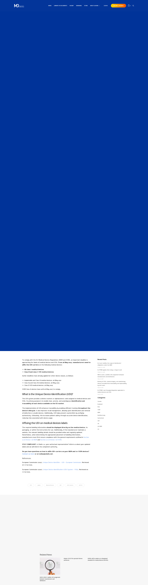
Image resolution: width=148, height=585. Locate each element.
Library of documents (60, 5)
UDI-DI (80, 485)
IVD (31, 485)
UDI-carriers (70, 485)
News (49, 5)
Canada (99, 401)
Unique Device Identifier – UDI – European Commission (62, 462)
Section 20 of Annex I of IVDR (50, 440)
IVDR (99, 410)
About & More (94, 5)
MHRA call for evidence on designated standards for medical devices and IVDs (98, 559)
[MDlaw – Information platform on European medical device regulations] (19, 5)
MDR (99, 412)
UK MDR (100, 426)
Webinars (79, 5)
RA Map (72, 5)
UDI (60, 485)
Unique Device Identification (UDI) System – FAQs (60, 469)
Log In (105, 5)
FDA (99, 407)
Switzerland (101, 418)
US (98, 429)
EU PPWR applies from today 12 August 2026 (110, 370)
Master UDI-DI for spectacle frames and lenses (73, 559)
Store (86, 5)
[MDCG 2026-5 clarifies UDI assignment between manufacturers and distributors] (50, 566)
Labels (38, 485)
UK (98, 423)
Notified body (101, 415)
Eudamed (100, 404)
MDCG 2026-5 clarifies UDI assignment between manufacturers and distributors (50, 578)
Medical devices (50, 485)
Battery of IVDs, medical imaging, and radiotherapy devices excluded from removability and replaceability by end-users (112, 383)
